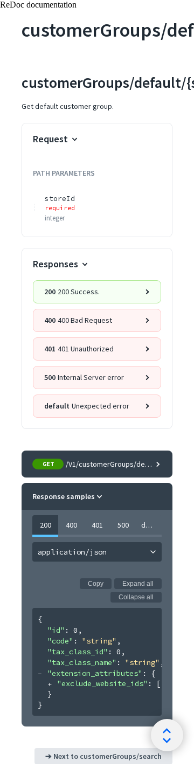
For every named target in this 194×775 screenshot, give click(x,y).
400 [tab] (71, 525)
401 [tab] (97, 525)
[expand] (50, 684)
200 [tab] (45, 525)
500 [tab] (123, 525)
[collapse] (40, 674)
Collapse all (136, 597)
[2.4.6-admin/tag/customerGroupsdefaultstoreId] (16, 30)
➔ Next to (103, 756)
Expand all (138, 583)
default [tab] (151, 525)
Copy (95, 583)
